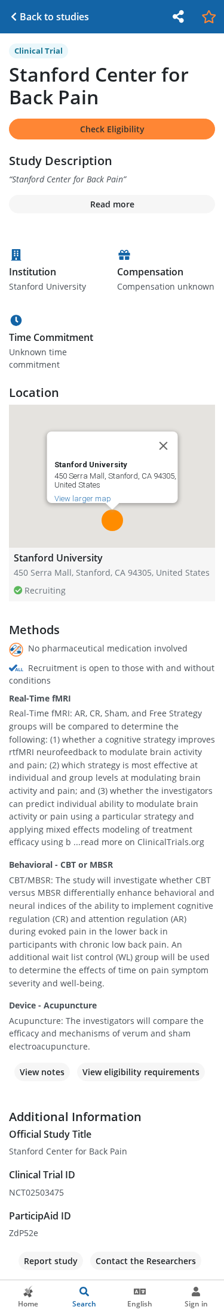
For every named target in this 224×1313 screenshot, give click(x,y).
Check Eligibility (112, 129)
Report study (51, 1261)
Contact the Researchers (146, 1261)
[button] (112, 520)
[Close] (163, 446)
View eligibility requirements (141, 1072)
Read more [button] (112, 204)
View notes (42, 1072)
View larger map (82, 498)
